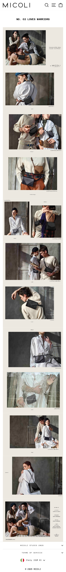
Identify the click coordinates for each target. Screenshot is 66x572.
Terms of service (32, 553)
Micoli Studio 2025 (32, 545)
